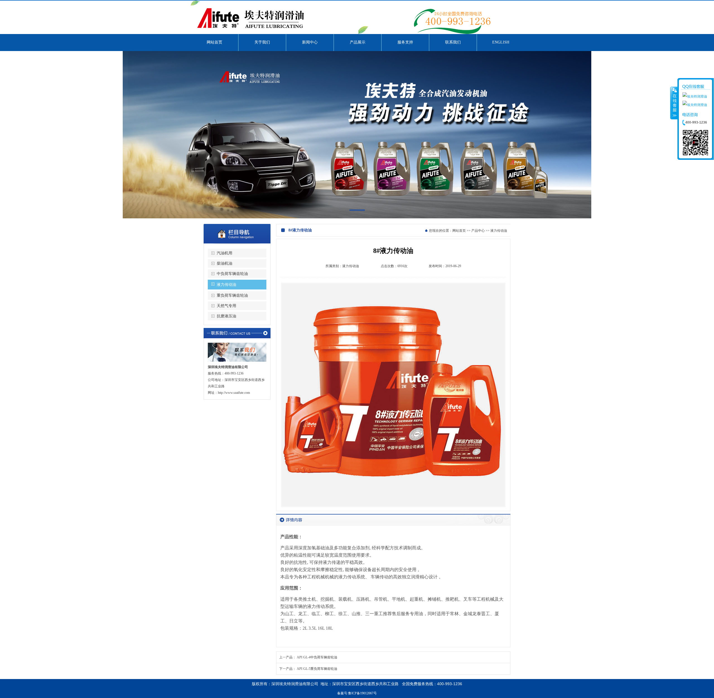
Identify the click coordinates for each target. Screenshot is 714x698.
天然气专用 (226, 306)
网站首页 (459, 231)
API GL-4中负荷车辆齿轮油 (317, 657)
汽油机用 (224, 253)
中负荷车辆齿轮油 (232, 274)
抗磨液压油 (226, 316)
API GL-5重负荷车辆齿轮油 (317, 669)
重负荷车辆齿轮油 (232, 295)
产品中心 (478, 231)
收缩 (674, 102)
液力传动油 (226, 284)
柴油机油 (224, 263)
